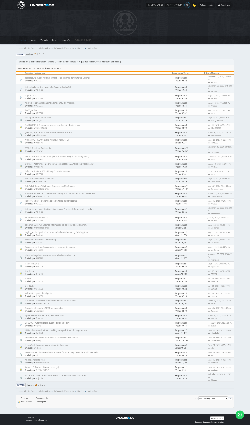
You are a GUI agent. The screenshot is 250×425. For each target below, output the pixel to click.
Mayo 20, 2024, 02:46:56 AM (219, 179)
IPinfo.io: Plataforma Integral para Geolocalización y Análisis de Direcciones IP (59, 164)
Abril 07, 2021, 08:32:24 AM (219, 271)
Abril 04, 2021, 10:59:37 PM (219, 286)
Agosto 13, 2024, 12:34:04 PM (219, 164)
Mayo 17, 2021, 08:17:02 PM (219, 264)
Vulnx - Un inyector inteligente (38, 293)
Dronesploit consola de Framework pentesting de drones (50, 300)
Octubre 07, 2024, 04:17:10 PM (220, 156)
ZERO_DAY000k (217, 120)
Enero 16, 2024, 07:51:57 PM (219, 201)
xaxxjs (38, 325)
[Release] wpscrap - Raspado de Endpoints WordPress (48, 132)
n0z (212, 348)
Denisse (39, 250)
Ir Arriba (21, 385)
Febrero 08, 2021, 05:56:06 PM (220, 323)
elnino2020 (215, 213)
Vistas (187, 73)
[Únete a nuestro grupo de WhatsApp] (240, 415)
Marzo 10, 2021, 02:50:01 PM (219, 315)
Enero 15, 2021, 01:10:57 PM (219, 360)
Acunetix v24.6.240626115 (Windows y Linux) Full (47, 140)
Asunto (28, 73)
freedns (39, 318)
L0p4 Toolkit (30, 95)
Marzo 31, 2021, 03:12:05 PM (219, 301)
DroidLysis (29, 286)
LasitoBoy (215, 152)
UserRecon (30, 271)
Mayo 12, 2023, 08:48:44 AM (219, 225)
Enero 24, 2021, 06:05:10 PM (219, 345)
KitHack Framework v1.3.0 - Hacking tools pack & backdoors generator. (56, 330)
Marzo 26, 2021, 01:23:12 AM (219, 308)
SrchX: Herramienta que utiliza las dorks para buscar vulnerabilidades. (56, 375)
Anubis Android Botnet (35, 359)
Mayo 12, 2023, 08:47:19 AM (219, 232)
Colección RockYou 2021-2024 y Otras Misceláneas (47, 171)
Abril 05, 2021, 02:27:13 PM (219, 278)
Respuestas (177, 73)
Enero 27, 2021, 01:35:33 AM (219, 330)
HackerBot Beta (32, 263)
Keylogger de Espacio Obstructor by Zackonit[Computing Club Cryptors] (56, 232)
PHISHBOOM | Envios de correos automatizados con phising (51, 337)
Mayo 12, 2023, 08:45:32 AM (219, 240)
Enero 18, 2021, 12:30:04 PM (219, 352)
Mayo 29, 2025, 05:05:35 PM (219, 118)
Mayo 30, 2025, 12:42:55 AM (219, 110)
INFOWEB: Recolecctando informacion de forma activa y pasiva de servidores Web (61, 352)
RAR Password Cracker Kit (36, 217)
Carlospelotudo (217, 189)
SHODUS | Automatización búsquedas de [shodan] (47, 323)
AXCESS (39, 80)
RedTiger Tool (31, 110)
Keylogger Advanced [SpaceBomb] (40, 239)
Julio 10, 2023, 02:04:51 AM (218, 217)
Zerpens (214, 422)
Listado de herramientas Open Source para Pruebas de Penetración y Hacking (59, 209)
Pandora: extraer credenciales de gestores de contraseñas (51, 201)
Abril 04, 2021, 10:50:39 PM (219, 293)
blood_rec (215, 281)
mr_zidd (39, 120)
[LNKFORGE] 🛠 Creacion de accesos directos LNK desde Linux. (52, 125)
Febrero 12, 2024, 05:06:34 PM (220, 193)
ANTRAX (39, 142)
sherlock (29, 278)
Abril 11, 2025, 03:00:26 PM (219, 125)
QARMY (221, 422)
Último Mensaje (211, 73)
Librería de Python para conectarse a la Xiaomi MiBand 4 (50, 255)
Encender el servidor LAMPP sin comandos (44, 308)
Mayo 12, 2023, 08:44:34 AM (219, 247)
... (42, 54)
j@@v (213, 159)
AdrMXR (39, 333)
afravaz (39, 151)
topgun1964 (215, 266)
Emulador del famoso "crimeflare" (40, 178)
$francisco (215, 260)
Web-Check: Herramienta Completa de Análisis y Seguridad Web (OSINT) (57, 156)
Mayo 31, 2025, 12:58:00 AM (219, 95)
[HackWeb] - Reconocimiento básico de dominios (46, 345)
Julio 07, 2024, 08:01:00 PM (218, 171)
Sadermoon (41, 181)
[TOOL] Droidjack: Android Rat (38, 148)
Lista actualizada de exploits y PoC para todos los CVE (48, 87)
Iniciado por (39, 73)
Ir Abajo (20, 54)
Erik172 (39, 266)
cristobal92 (215, 333)
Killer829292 (41, 128)
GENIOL (39, 274)
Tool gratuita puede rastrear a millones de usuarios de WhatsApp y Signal (57, 78)
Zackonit (40, 235)
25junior (40, 378)
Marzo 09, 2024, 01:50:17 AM (219, 186)
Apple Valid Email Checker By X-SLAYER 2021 (44, 315)
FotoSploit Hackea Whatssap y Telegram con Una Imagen (50, 186)
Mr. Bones (215, 228)
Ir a (196, 398)
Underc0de (30, 417)
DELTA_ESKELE (42, 370)
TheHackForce (42, 189)
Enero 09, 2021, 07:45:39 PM (219, 367)
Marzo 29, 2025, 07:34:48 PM (219, 132)
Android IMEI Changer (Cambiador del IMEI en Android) (50, 103)
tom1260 (214, 143)
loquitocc (214, 363)
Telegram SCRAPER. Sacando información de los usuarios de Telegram (56, 225)
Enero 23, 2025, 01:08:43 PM (219, 140)
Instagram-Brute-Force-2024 (38, 117)
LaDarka (39, 242)
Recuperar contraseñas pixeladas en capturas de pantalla (50, 247)
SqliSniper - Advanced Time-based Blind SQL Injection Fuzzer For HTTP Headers (60, 193)
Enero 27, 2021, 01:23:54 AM (219, 337)
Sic (37, 355)
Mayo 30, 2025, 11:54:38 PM (219, 103)
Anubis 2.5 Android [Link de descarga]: (42, 367)
